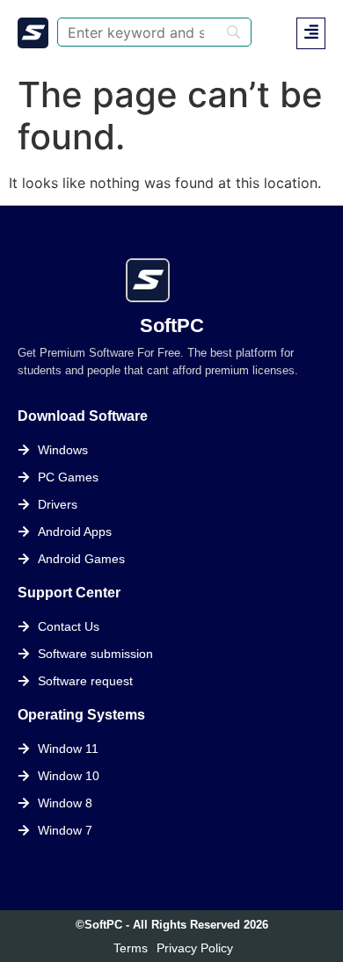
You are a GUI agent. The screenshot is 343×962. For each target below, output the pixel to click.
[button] (310, 33)
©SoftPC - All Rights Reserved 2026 (172, 924)
